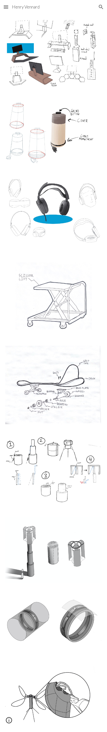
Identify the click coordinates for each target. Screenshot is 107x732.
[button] (6, 7)
